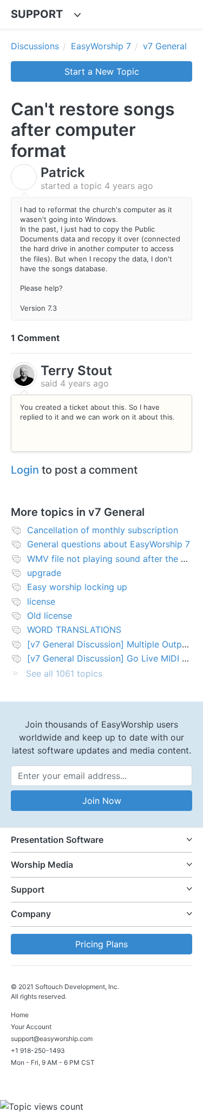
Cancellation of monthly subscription (102, 530)
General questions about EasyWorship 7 (108, 544)
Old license (49, 615)
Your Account (31, 1027)
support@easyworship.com (52, 1039)
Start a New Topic (101, 71)
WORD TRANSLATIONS (74, 629)
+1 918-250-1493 (38, 1050)
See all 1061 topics (64, 673)
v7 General (165, 46)
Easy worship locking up (77, 586)
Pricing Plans (101, 944)
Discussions (35, 46)
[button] (101, 840)
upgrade (44, 572)
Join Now (101, 800)
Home (20, 1015)
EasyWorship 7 (101, 46)
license (41, 601)
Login (25, 469)
